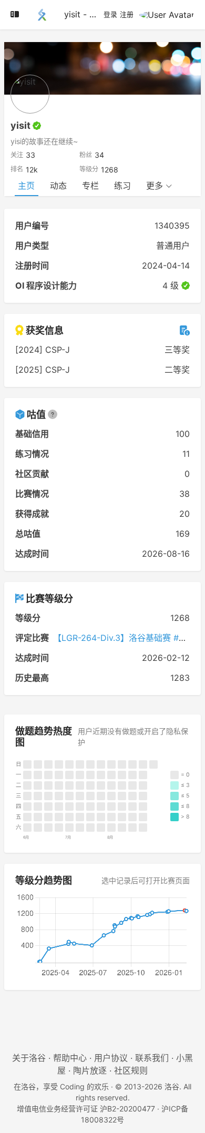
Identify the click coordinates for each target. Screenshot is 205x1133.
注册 (127, 14)
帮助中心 (70, 1058)
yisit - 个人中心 (93, 14)
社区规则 (131, 1070)
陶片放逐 (90, 1070)
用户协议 (111, 1058)
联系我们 (152, 1058)
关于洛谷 (29, 1058)
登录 (110, 14)
